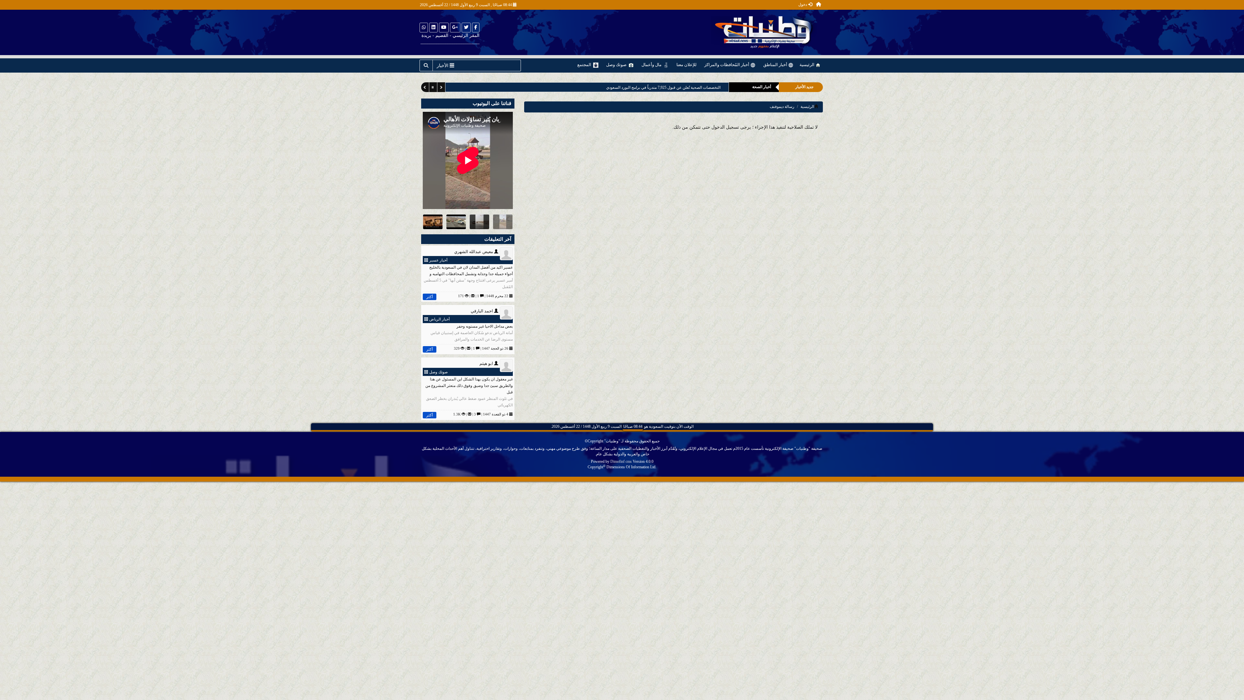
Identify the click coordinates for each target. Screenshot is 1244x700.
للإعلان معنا (686, 64)
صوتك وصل (617, 64)
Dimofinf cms (621, 461)
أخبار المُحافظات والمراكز (727, 64)
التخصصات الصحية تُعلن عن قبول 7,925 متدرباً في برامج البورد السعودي (661, 87)
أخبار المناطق (775, 64)
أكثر (429, 297)
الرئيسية (807, 64)
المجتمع (584, 64)
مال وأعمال (651, 64)
